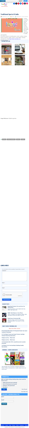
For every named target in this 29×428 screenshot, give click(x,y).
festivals (18, 139)
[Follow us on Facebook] (14, 3)
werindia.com (7, 366)
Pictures (12, 16)
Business (22, 366)
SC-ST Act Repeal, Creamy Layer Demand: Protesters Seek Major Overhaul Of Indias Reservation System (13, 334)
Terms (17, 425)
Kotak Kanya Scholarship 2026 (14, 318)
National (18, 366)
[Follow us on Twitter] (16, 3)
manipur (22, 139)
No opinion (5, 387)
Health (17, 367)
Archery (4, 139)
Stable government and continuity (10, 382)
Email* (2, 399)
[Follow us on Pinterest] (18, 3)
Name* (2, 396)
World (3, 367)
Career (6, 425)
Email (3, 287)
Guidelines (22, 425)
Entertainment (12, 367)
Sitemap (26, 425)
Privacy (13, 425)
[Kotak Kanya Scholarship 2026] (4, 320)
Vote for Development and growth (10, 384)
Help (10, 425)
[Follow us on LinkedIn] (21, 3)
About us (2, 425)
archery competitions (11, 139)
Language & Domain (21, 1)
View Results (24, 389)
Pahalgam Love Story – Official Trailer (8, 337)
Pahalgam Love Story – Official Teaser (8, 339)
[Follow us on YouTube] (23, 3)
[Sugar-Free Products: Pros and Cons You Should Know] (4, 308)
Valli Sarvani (18, 16)
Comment (4, 270)
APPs (25, 0)
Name (3, 282)
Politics (6, 367)
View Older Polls (24, 391)
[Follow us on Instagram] (27, 3)
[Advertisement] (14, 101)
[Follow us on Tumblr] (25, 3)
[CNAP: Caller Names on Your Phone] (4, 314)
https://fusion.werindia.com (15, 38)
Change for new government (9, 385)
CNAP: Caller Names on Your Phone (15, 312)
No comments (25, 16)
